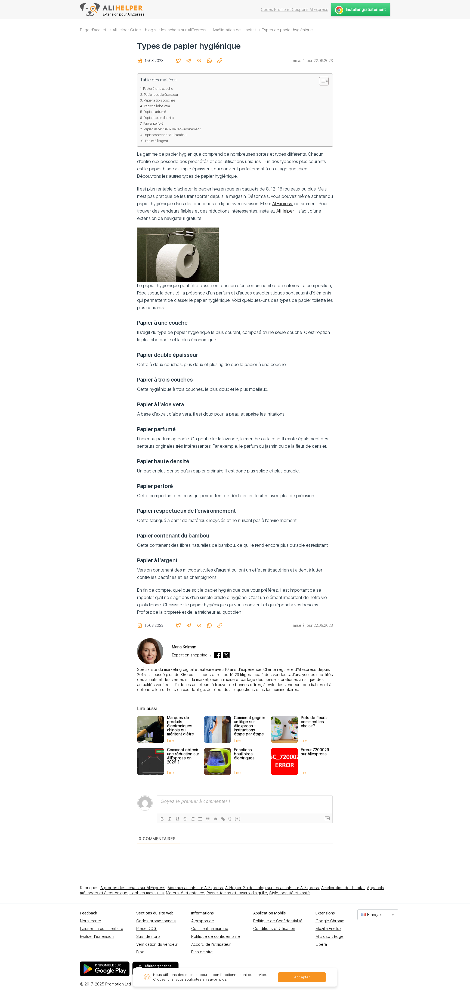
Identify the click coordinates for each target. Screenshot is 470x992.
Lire (170, 740)
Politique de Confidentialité (277, 921)
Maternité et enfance (185, 893)
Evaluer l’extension (97, 936)
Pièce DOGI (146, 928)
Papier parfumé (155, 112)
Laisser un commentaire (101, 928)
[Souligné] (177, 819)
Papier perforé (153, 123)
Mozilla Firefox (328, 928)
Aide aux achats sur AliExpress (195, 888)
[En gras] (162, 819)
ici (169, 979)
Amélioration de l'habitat (343, 888)
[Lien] (223, 819)
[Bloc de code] (215, 819)
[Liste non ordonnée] (200, 819)
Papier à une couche (158, 89)
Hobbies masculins (146, 893)
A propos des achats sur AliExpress (132, 888)
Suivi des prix (148, 936)
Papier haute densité (159, 118)
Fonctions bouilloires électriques (244, 754)
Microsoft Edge (330, 936)
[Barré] (185, 819)
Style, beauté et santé (289, 893)
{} (230, 818)
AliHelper (285, 211)
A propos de (202, 921)
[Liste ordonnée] (192, 819)
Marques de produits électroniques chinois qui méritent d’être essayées (180, 727)
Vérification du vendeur (157, 944)
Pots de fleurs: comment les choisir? (314, 721)
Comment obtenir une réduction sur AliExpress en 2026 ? (183, 756)
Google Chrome (330, 921)
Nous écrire (90, 921)
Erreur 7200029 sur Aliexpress (315, 752)
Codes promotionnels (156, 921)
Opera (321, 944)
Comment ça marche (209, 928)
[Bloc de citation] (208, 819)
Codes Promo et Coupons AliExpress (294, 9)
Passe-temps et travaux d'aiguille (236, 893)
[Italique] (170, 819)
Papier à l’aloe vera (157, 106)
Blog (140, 952)
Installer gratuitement (366, 9)
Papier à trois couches (159, 100)
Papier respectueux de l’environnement (172, 129)
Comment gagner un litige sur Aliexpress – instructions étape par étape (249, 725)
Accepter (302, 977)
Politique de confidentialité (215, 936)
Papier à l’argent (156, 141)
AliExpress (282, 203)
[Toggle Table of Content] (321, 81)
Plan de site (202, 952)
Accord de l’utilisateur (211, 944)
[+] (238, 818)
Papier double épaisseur (161, 95)
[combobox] (377, 914)
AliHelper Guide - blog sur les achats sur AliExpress (272, 888)
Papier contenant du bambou (165, 135)
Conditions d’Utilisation (274, 928)
